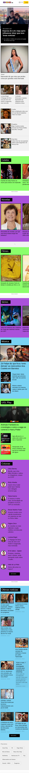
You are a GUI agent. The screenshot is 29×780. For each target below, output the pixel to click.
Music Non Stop (18, 751)
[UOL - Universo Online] (12, 2)
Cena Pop (5, 748)
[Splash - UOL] (7, 2)
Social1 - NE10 (6, 763)
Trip (24, 755)
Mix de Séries (6, 751)
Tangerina (16, 763)
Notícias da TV (15, 755)
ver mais (13, 573)
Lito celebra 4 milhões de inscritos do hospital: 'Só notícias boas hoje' (15, 39)
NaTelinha (5, 755)
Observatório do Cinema (8, 759)
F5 (12, 748)
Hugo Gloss (20, 748)
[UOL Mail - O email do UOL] (20, 2)
